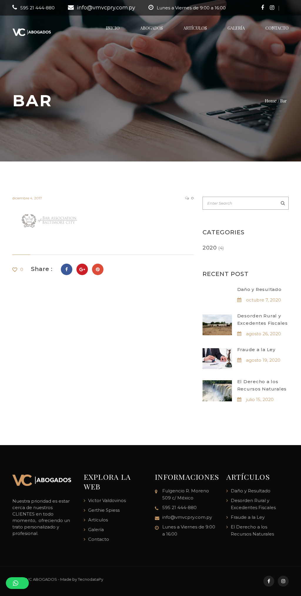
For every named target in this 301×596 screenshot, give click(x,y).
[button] (17, 583)
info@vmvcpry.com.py (106, 7)
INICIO (113, 28)
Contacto (277, 28)
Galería (236, 28)
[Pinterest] (97, 269)
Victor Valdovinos (107, 500)
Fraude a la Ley (256, 349)
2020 (210, 248)
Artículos (195, 28)
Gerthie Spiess (104, 510)
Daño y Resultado (259, 289)
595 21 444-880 (37, 8)
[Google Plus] (82, 269)
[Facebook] (66, 269)
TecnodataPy (90, 579)
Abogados (151, 28)
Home (271, 100)
